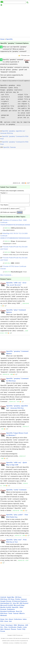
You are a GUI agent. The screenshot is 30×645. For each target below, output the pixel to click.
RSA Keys (4, 613)
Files (6, 627)
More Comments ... (6, 275)
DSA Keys (4, 599)
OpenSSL (9, 39)
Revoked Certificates (7, 611)
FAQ (23, 629)
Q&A (2, 629)
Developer (9, 625)
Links (25, 627)
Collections (18, 619)
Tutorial (15, 613)
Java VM (16, 603)
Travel (19, 629)
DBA (15, 625)
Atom (6, 621)
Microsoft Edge (19, 605)
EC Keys (11, 599)
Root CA (19, 611)
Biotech (7, 629)
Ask (10, 621)
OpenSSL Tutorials (9, 147)
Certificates (12, 627)
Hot (6, 619)
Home (2, 39)
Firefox (17, 599)
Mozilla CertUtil (5, 607)
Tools (10, 613)
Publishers (11, 609)
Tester (2, 625)
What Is (22, 613)
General (24, 599)
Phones (13, 629)
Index (25, 619)
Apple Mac (10, 597)
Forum (2, 631)
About (11, 619)
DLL (1, 627)
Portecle (3, 609)
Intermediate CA (6, 603)
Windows (3, 615)
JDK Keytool (23, 603)
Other (21, 607)
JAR (26, 625)
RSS (2, 621)
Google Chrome (6, 601)
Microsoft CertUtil (6, 605)
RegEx (19, 627)
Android (3, 597)
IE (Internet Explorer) (19, 601)
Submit (19, 212)
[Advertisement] (15, 22)
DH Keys (18, 597)
